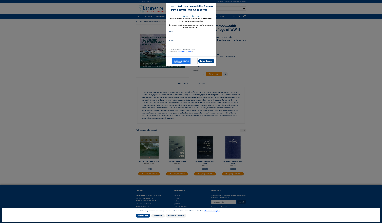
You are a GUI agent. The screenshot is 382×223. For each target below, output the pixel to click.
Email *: (171, 40)
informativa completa (212, 211)
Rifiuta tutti (158, 216)
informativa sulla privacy (184, 51)
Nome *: (172, 31)
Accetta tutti (143, 216)
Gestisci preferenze (176, 216)
